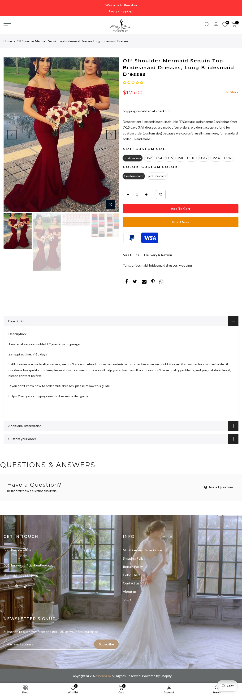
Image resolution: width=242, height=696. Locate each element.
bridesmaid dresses (163, 265)
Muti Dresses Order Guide (142, 550)
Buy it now (180, 222)
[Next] (111, 134)
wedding (185, 265)
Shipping (129, 111)
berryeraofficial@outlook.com (32, 565)
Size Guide (131, 255)
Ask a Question (220, 487)
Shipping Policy (134, 558)
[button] (133, 82)
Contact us (131, 583)
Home (8, 41)
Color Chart (131, 575)
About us (130, 591)
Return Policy (133, 567)
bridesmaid (140, 265)
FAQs (127, 600)
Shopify (166, 676)
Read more (142, 139)
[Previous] (12, 134)
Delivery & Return (158, 255)
